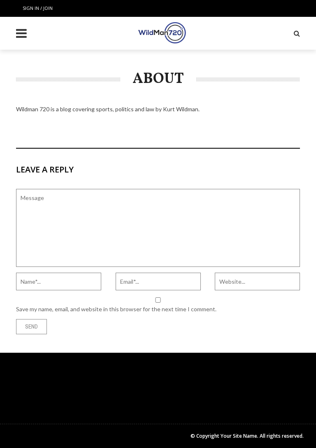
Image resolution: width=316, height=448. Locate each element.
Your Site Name (239, 435)
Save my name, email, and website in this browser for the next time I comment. (116, 309)
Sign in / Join (38, 8)
